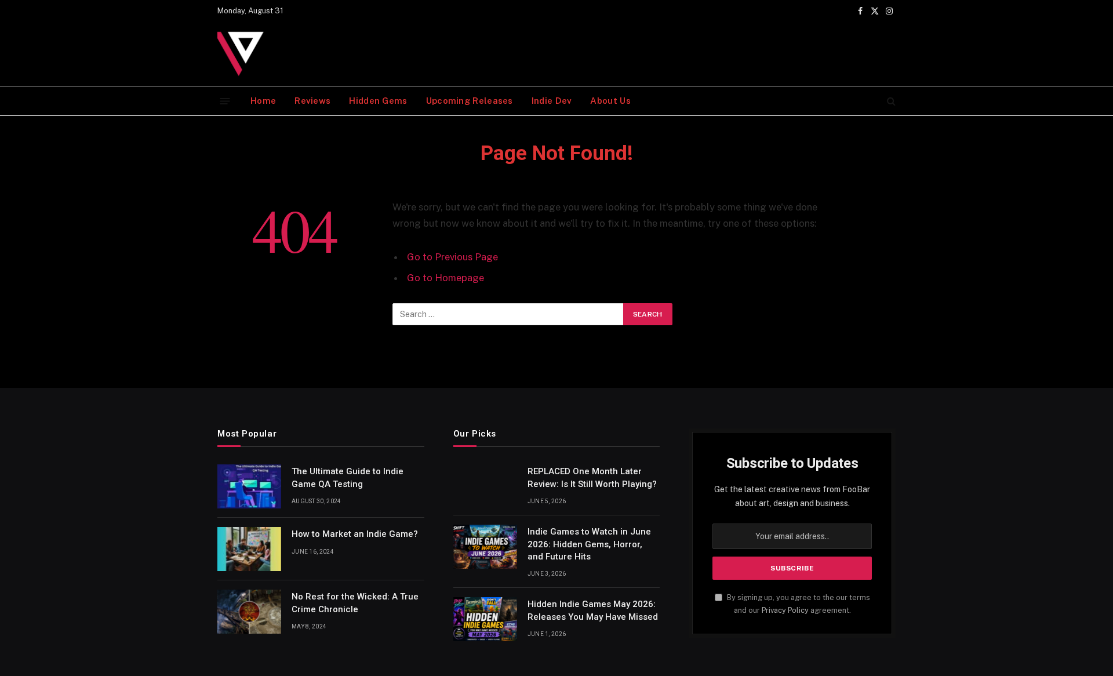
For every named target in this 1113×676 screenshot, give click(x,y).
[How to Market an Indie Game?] (249, 549)
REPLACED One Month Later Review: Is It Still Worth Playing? (592, 477)
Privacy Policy (785, 610)
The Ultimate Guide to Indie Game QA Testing (347, 477)
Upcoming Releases (469, 101)
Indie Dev (552, 101)
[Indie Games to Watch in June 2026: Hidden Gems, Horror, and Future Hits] (485, 547)
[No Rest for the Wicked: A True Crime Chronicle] (249, 612)
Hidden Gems (378, 101)
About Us (610, 101)
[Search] (890, 101)
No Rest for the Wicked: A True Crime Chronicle (355, 602)
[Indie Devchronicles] (243, 54)
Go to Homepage (445, 278)
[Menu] (225, 100)
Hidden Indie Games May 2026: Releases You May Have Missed (593, 610)
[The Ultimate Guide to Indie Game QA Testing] (249, 486)
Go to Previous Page (452, 257)
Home (263, 101)
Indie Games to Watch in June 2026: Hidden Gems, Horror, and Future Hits (589, 544)
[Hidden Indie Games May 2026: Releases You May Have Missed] (485, 619)
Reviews (312, 101)
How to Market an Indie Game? (355, 534)
